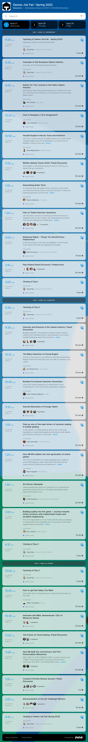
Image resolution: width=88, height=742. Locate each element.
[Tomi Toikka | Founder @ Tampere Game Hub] (31, 269)
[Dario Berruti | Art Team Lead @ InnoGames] (24, 686)
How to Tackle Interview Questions (39, 212)
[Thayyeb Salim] (38, 224)
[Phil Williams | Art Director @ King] (34, 686)
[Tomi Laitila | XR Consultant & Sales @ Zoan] (27, 666)
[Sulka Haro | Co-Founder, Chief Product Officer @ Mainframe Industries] (24, 639)
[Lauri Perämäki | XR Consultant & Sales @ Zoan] (24, 666)
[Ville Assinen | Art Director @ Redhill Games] (34, 704)
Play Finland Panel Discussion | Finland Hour (43, 264)
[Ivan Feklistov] (31, 224)
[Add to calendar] (81, 40)
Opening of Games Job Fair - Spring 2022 (42, 39)
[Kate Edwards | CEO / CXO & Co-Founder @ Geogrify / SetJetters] (27, 341)
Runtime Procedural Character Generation (42, 381)
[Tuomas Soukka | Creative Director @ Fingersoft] (31, 686)
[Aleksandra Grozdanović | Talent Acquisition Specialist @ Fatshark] (34, 411)
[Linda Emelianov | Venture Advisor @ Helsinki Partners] (34, 269)
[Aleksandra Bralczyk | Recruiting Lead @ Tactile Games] (31, 341)
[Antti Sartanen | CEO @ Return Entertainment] (27, 639)
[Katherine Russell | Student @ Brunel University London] (34, 224)
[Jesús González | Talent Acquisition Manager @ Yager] (31, 411)
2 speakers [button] (34, 622)
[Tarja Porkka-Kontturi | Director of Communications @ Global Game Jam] (24, 341)
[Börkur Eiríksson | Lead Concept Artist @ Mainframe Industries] (27, 686)
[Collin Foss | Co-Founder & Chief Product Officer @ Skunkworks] (31, 172)
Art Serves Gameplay (33, 484)
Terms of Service (11, 737)
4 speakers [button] (41, 173)
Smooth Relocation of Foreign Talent (40, 406)
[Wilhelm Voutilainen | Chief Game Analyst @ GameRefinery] (24, 172)
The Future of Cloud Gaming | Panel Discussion (45, 635)
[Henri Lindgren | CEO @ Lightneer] (27, 172)
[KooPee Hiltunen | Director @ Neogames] (24, 269)
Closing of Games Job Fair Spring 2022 (41, 716)
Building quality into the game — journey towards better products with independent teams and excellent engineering (46, 514)
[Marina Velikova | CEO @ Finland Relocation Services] (24, 411)
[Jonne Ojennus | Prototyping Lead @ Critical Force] (34, 172)
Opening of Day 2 (31, 307)
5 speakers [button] (44, 224)
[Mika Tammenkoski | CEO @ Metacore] (27, 622)
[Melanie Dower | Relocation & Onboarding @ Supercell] (27, 411)
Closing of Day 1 (30, 281)
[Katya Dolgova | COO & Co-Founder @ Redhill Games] (27, 224)
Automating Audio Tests (34, 185)
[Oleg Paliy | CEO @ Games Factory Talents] (24, 622)
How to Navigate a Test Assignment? (40, 115)
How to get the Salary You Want (38, 590)
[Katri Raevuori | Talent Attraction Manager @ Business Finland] (27, 269)
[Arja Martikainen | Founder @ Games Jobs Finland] (24, 224)
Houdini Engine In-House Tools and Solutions (44, 135)
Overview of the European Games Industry (43, 62)
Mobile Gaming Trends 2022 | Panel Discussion (45, 163)
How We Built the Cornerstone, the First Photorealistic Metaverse (42, 653)
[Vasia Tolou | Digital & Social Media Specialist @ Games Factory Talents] (27, 704)
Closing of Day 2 (31, 544)
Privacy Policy (27, 737)
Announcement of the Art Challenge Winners (44, 699)
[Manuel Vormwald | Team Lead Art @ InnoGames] (31, 704)
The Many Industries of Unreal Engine (40, 354)
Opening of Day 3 (31, 570)
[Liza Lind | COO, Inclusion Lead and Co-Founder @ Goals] (34, 341)
